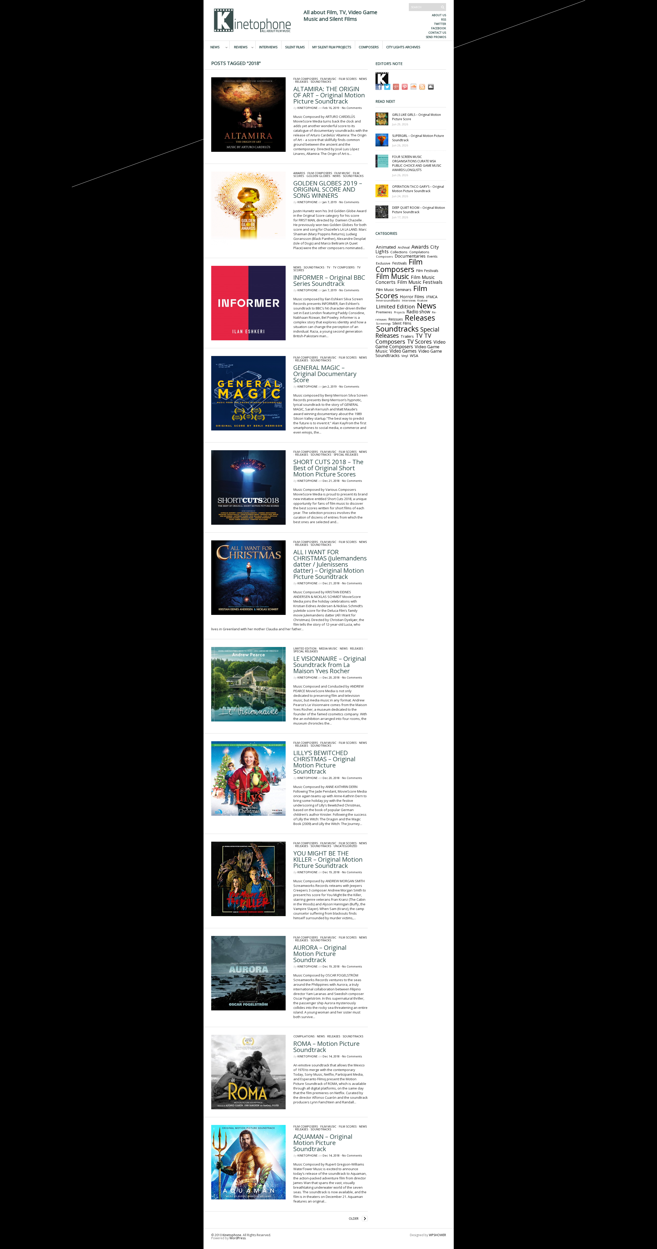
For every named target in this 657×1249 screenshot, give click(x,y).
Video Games (403, 351)
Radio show (418, 312)
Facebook (438, 28)
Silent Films (295, 47)
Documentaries (410, 256)
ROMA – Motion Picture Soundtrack (326, 1046)
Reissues (395, 319)
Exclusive (383, 263)
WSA (414, 355)
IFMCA (431, 296)
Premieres (384, 312)
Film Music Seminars (393, 289)
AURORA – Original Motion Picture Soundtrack (319, 953)
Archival (404, 247)
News (215, 47)
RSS (443, 19)
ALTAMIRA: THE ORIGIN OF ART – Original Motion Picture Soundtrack (329, 94)
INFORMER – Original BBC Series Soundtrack (329, 280)
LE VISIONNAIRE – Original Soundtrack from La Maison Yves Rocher (329, 664)
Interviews (268, 47)
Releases (301, 81)
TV (328, 267)
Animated (386, 247)
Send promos (436, 37)
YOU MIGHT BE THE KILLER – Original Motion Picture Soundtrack (328, 859)
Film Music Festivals (419, 282)
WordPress (237, 1238)
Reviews (241, 47)
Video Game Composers (410, 344)
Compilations (303, 1036)
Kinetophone (307, 108)
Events (432, 256)
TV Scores (419, 341)
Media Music (328, 648)
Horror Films (412, 296)
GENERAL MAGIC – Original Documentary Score (324, 373)
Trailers (407, 336)
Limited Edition (304, 648)
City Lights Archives (403, 47)
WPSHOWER (437, 1235)
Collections (399, 252)
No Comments (352, 108)
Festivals (399, 263)
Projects (399, 312)
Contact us (437, 32)
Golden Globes (318, 176)
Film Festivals (427, 270)
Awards (299, 173)
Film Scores (347, 79)
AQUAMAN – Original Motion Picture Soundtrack (322, 1142)
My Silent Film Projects (331, 47)
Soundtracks (321, 81)
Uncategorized (345, 846)
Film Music (328, 79)
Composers (369, 47)
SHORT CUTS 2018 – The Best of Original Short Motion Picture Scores (328, 467)
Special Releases (346, 454)
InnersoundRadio (388, 300)
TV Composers (343, 267)
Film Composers (305, 79)
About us (439, 15)
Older (354, 1218)
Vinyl (404, 356)
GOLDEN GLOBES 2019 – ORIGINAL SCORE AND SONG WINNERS (327, 189)
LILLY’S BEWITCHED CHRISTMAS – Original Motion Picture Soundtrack (324, 761)
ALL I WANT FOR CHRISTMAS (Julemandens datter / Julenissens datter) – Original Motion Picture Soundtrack (330, 564)
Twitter (440, 24)
